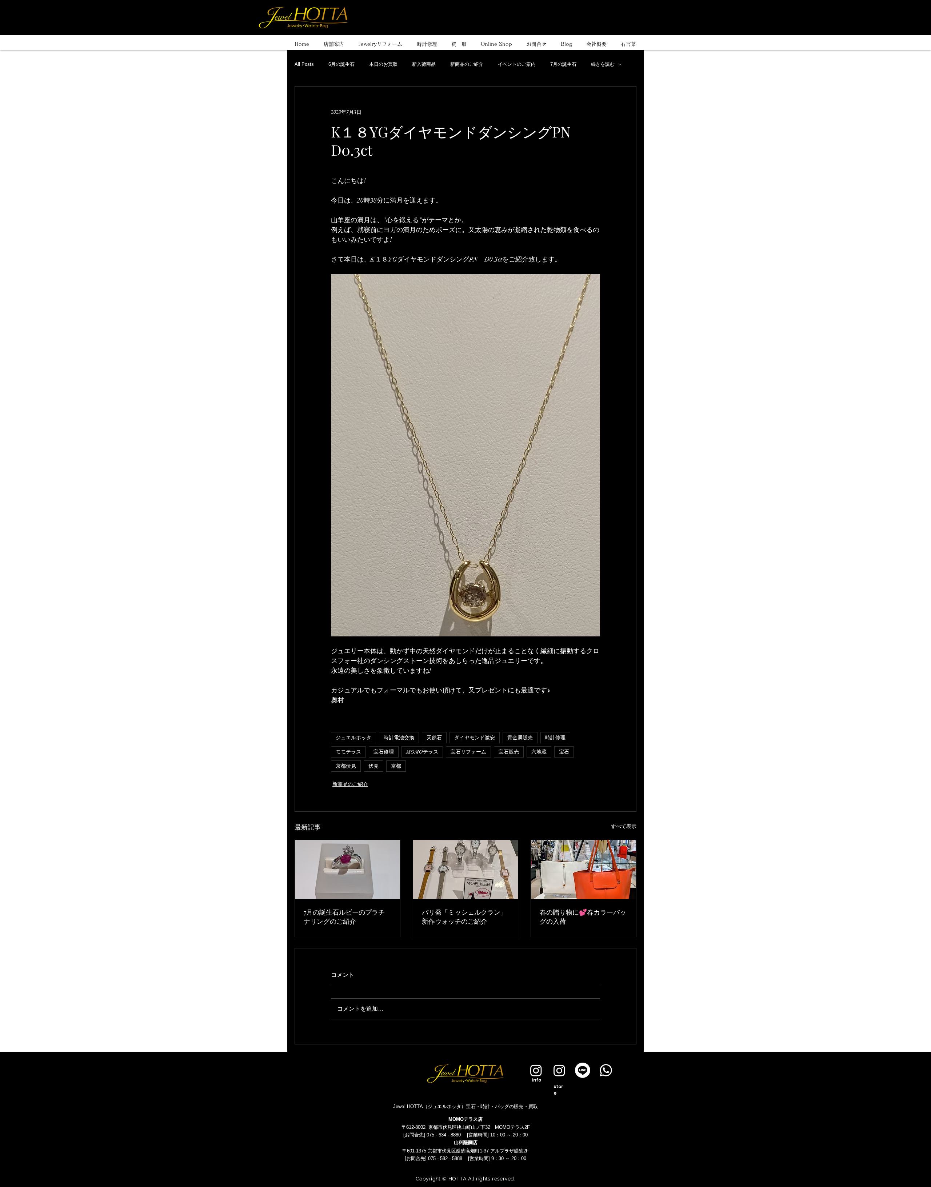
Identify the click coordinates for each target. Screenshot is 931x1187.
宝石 (564, 752)
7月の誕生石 (563, 64)
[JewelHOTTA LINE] (582, 1070)
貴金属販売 (520, 738)
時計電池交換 (399, 738)
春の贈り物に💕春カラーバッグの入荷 (583, 917)
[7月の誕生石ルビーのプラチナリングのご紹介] (347, 869)
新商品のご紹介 (466, 64)
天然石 (434, 738)
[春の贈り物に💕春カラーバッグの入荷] (583, 869)
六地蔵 (539, 752)
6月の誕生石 (341, 64)
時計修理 (555, 738)
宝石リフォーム (468, 752)
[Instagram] (536, 1070)
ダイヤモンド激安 (474, 738)
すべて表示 (623, 826)
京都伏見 (346, 766)
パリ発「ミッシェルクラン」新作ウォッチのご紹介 (464, 917)
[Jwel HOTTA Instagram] (559, 1070)
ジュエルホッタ (353, 738)
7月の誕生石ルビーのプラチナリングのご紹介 (344, 917)
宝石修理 (383, 752)
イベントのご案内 (517, 64)
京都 (396, 766)
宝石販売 (509, 752)
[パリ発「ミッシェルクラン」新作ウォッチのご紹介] (465, 869)
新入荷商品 (424, 64)
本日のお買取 (383, 64)
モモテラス (348, 752)
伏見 (373, 766)
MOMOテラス (422, 752)
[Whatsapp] (606, 1070)
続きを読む (603, 64)
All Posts (304, 64)
